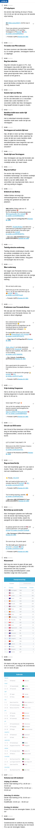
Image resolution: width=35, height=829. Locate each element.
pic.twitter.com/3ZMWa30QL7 (15, 216)
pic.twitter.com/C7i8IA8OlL (14, 354)
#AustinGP (18, 349)
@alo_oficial (10, 347)
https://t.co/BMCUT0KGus (14, 412)
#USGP (19, 32)
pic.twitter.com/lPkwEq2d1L (14, 496)
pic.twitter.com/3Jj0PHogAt (14, 295)
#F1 (25, 32)
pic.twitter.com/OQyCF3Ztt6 (14, 548)
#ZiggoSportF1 (12, 214)
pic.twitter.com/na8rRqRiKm (15, 33)
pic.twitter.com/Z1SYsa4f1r (14, 376)
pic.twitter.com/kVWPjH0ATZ (15, 336)
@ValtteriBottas (17, 227)
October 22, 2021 (23, 36)
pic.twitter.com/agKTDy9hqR (20, 530)
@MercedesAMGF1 (14, 23)
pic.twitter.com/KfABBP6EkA (18, 413)
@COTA (15, 478)
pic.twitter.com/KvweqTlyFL (14, 449)
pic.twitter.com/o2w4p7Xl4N (15, 485)
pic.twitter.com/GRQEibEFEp (15, 234)
